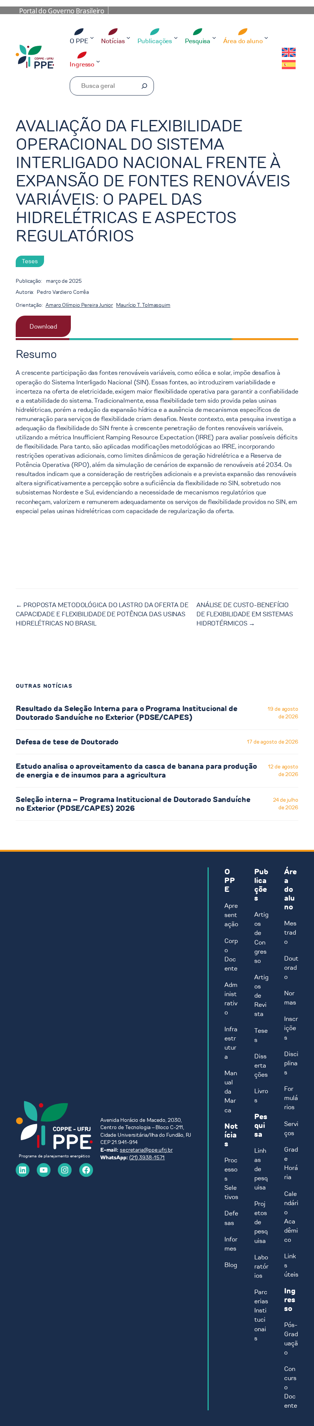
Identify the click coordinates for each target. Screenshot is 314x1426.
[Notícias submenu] (128, 37)
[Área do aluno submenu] (266, 37)
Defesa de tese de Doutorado (67, 741)
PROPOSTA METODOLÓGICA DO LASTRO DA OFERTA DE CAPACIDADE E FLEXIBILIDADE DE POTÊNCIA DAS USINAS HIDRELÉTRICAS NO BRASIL (102, 614)
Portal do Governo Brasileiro (61, 10)
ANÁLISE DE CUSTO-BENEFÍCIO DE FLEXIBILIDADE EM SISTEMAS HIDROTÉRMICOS (244, 614)
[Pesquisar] (144, 86)
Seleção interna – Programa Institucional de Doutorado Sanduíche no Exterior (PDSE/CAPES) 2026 (133, 804)
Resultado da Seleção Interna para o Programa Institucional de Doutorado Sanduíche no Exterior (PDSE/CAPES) (126, 713)
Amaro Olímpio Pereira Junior (79, 305)
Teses (30, 261)
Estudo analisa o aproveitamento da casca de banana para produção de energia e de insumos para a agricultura (136, 770)
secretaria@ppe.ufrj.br (146, 1150)
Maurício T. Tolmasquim (143, 305)
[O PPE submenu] (92, 37)
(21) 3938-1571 (147, 1157)
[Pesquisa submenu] (214, 37)
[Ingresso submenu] (98, 61)
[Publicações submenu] (176, 37)
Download (43, 326)
